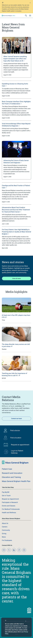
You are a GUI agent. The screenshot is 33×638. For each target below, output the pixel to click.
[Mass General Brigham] (8, 15)
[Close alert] (30, 3)
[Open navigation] (30, 15)
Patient (7, 469)
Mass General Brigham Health (16, 481)
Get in (6, 495)
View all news (16, 278)
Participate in (10, 502)
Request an (10, 499)
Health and (9, 512)
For (7, 540)
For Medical (11, 509)
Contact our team (16, 418)
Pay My (5, 492)
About (5, 523)
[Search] (26, 15)
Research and (12, 473)
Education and (11, 477)
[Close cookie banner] (25, 621)
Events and (8, 506)
